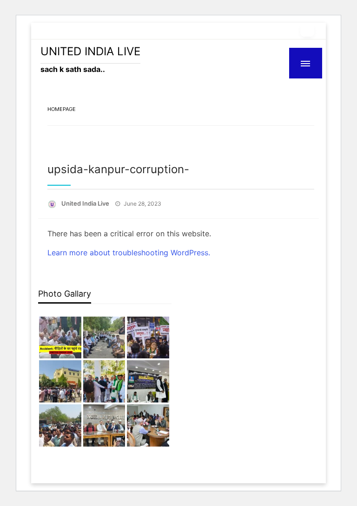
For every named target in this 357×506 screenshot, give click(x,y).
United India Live (86, 203)
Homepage (61, 109)
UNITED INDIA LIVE (90, 51)
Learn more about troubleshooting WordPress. (128, 252)
